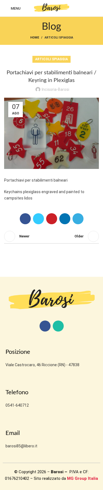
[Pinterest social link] (51, 218)
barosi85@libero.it (21, 446)
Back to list (52, 236)
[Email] (9, 423)
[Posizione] (9, 342)
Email (12, 433)
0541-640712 (17, 405)
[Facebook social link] (25, 218)
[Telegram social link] (78, 218)
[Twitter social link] (38, 218)
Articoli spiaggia (58, 37)
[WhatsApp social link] (58, 326)
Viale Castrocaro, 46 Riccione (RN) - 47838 (42, 365)
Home (34, 37)
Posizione (17, 352)
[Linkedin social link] (64, 218)
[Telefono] (9, 383)
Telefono (16, 392)
